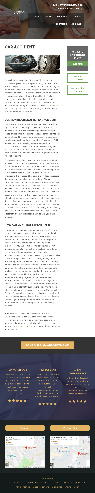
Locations (61, 24)
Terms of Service (23, 487)
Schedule (76, 24)
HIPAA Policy (67, 482)
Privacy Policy (80, 482)
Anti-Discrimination (30, 482)
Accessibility (14, 482)
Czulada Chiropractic (21, 326)
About (48, 16)
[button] (77, 63)
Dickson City (76, 8)
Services (76, 16)
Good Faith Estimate (41, 487)
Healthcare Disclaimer (50, 482)
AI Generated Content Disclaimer (65, 487)
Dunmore (61, 8)
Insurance (62, 16)
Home (38, 16)
